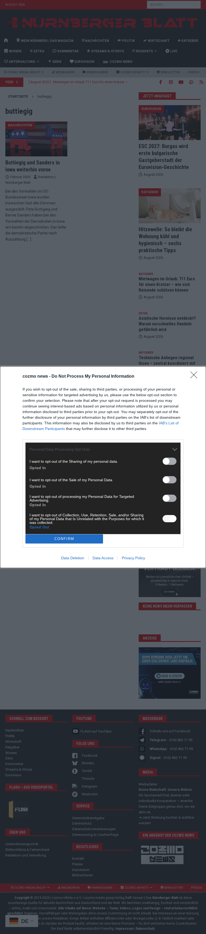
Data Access (103, 558)
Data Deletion (72, 558)
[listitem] (103, 449)
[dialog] (103, 467)
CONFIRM (64, 539)
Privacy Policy (133, 558)
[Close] (195, 377)
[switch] (169, 461)
